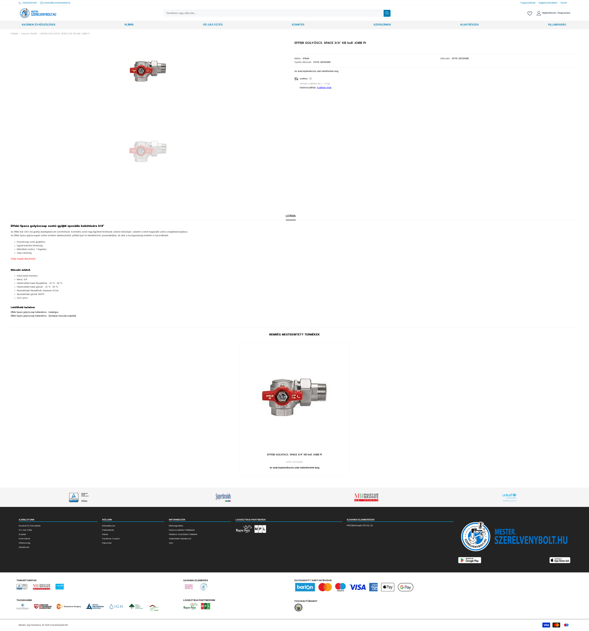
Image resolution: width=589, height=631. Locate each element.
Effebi (306, 58)
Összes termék (29, 33)
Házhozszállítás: (308, 87)
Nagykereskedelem (548, 3)
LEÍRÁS (291, 215)
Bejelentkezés (549, 13)
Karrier (564, 3)
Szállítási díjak (324, 87)
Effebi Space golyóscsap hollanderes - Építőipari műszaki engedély (43, 316)
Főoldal (14, 33)
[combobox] (273, 13)
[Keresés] (277, 13)
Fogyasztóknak (528, 3)
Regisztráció (564, 13)
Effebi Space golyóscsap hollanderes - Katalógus (34, 312)
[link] (80, 497)
